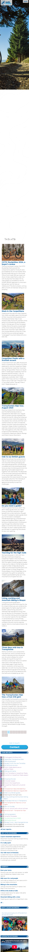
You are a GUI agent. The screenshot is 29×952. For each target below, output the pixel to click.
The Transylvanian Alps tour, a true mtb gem (12, 696)
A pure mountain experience (10, 836)
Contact (14, 747)
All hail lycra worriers (11, 765)
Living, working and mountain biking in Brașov (14, 599)
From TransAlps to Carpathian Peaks (16, 773)
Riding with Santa (10, 771)
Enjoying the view (10, 779)
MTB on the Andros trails (9, 890)
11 (25, 732)
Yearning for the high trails (14, 553)
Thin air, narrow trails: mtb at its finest (16, 808)
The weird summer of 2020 (12, 818)
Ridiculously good (10, 761)
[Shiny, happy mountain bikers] (14, 930)
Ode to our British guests (13, 457)
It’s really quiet (6, 843)
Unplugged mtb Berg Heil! (13, 757)
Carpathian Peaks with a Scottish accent (13, 359)
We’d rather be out (10, 820)
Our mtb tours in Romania (9, 852)
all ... (2, 902)
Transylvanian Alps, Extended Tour (15, 789)
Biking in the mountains (9, 884)
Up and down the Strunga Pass (14, 824)
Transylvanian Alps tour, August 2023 (13, 407)
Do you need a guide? (12, 506)
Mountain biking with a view (10, 897)
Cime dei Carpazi (10, 781)
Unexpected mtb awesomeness (14, 826)
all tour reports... (6, 829)
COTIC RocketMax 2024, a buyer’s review (13, 263)
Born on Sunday (10, 806)
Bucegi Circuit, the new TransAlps (14, 763)
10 (22, 732)
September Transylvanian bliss (13, 759)
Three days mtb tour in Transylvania (12, 648)
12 (3, 735)
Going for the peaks (10, 816)
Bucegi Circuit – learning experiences (16, 822)
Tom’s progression (10, 814)
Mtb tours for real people (9, 878)
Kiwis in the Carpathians (13, 311)
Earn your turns (6, 870)
